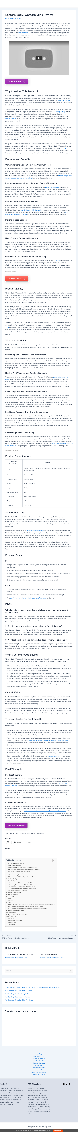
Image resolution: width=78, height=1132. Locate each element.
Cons (11, 900)
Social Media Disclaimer (39, 1072)
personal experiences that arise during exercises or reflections (48, 740)
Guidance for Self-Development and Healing (22, 877)
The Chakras (20, 957)
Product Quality (12, 879)
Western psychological (52, 187)
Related (13, 924)
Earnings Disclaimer (39, 1063)
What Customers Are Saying (16, 910)
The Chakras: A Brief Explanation (19, 954)
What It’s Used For (13, 881)
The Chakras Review (48, 954)
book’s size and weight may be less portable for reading (28, 598)
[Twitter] (66, 1084)
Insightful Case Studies (17, 873)
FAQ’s (9, 903)
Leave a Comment (10, 957)
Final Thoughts (12, 917)
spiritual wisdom (10, 119)
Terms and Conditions (39, 1074)
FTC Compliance (39, 1065)
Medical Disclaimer (39, 1067)
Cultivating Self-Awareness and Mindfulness (22, 883)
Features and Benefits (14, 865)
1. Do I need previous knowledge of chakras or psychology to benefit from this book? (32, 904)
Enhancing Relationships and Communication (23, 886)
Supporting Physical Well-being (19, 890)
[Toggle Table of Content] (53, 860)
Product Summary (16, 919)
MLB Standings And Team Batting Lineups (18, 991)
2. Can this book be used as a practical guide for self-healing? (27, 906)
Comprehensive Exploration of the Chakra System (23, 867)
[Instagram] (69, 1084)
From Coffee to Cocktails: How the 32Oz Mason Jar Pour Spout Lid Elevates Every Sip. (33, 987)
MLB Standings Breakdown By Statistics (17, 997)
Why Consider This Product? (16, 863)
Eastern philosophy (63, 100)
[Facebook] (64, 1084)
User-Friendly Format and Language (20, 875)
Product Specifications (14, 892)
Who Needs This (13, 894)
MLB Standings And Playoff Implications (18, 994)
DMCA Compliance (39, 1061)
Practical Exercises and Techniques (20, 871)
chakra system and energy (35, 530)
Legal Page (39, 1054)
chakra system (23, 33)
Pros (11, 899)
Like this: (13, 922)
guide (58, 260)
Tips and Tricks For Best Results (17, 915)
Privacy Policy (39, 1070)
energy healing (60, 112)
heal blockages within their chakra (31, 210)
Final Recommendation (17, 920)
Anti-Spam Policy (39, 1056)
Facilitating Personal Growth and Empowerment (23, 888)
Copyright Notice (39, 1058)
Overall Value (12, 912)
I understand (57, 1130)
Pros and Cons (12, 897)
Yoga (64, 148)
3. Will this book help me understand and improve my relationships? (28, 908)
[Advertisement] (21, 1028)
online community (55, 756)
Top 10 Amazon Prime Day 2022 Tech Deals (19, 1000)
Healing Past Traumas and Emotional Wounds (23, 885)
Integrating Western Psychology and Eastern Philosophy (25, 869)
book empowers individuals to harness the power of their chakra (45, 811)
